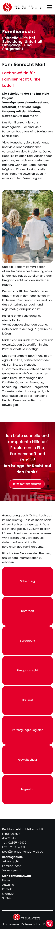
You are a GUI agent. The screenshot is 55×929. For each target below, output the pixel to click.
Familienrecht (11, 866)
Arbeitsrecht (10, 861)
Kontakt (7, 889)
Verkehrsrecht (11, 870)
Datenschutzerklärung (36, 924)
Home (6, 880)
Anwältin (8, 885)
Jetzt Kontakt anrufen (26, 484)
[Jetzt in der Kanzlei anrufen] (49, 923)
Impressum (11, 924)
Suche (6, 898)
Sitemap (8, 894)
